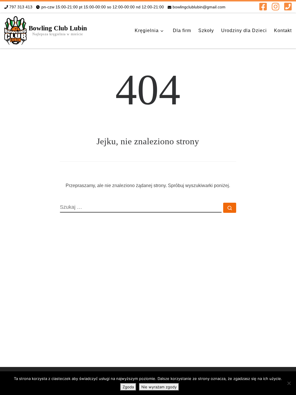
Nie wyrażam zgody (159, 387)
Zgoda (128, 387)
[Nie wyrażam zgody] (289, 383)
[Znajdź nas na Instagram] (275, 6)
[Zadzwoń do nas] (288, 6)
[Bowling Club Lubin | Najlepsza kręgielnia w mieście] (15, 30)
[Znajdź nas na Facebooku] (263, 6)
